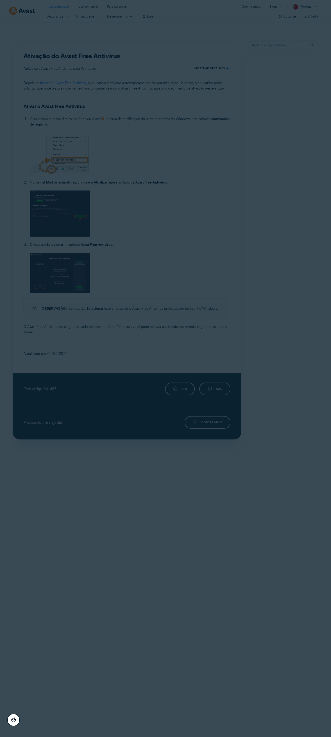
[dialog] (165, 368)
